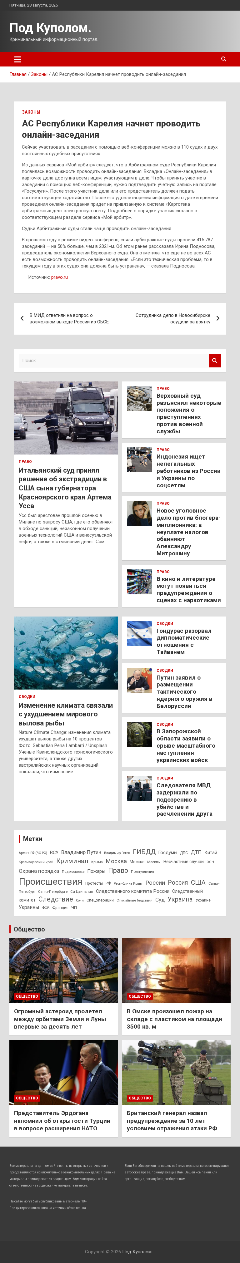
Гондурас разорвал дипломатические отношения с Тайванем (184, 641)
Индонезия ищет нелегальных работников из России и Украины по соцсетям (189, 471)
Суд (160, 900)
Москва (116, 861)
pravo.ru (59, 277)
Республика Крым (128, 884)
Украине (203, 900)
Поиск (215, 361)
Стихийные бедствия (134, 900)
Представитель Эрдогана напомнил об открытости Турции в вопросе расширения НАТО (62, 1120)
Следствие (55, 899)
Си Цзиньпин (81, 891)
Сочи (80, 900)
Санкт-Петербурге (53, 891)
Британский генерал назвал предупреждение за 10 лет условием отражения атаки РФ (172, 1120)
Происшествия (50, 881)
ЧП (74, 907)
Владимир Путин (81, 852)
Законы (31, 112)
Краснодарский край (36, 862)
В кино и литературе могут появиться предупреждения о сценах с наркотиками (189, 589)
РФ (108, 883)
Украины (29, 907)
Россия (178, 882)
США (198, 882)
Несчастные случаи (183, 861)
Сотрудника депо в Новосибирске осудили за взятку (173, 318)
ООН (210, 862)
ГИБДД (144, 852)
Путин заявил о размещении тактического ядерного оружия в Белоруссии (184, 692)
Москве (137, 861)
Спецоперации (100, 900)
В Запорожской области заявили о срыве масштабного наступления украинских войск (186, 745)
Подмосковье (73, 871)
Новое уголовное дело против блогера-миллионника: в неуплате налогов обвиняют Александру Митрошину (189, 532)
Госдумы (167, 852)
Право (25, 461)
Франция (60, 908)
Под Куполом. (50, 28)
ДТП (196, 852)
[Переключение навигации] (17, 59)
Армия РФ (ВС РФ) (33, 853)
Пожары (96, 871)
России (155, 882)
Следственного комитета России (132, 891)
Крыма (97, 862)
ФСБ (45, 908)
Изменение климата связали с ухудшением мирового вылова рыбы (66, 714)
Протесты (94, 883)
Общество (29, 929)
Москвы (154, 862)
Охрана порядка (39, 871)
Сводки (27, 697)
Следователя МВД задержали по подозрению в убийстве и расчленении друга (184, 799)
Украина (180, 899)
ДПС (184, 853)
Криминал (72, 861)
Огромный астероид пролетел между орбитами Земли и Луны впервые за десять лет (60, 1019)
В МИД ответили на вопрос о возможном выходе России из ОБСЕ (69, 318)
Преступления (142, 872)
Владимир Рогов (117, 853)
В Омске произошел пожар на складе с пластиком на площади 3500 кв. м (174, 1019)
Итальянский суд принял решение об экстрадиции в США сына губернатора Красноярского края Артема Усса (65, 488)
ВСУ (54, 852)
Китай (211, 852)
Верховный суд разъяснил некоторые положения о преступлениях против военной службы (189, 413)
